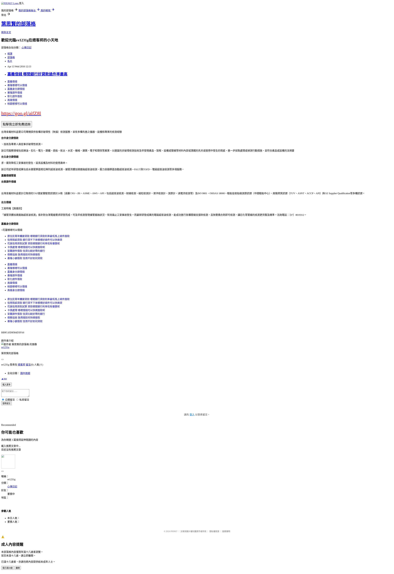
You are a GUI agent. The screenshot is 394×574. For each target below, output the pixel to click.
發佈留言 (6, 403)
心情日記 (26, 47)
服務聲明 (226, 531)
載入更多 (6, 384)
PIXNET (174, 531)
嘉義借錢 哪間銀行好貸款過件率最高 (37, 74)
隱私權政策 (214, 531)
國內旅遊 (25, 373)
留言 (28, 364)
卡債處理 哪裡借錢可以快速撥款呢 (26, 247)
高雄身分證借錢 (16, 290)
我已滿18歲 (7, 568)
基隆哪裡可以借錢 (17, 85)
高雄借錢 (12, 100)
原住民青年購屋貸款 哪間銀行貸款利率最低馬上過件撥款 (38, 236)
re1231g (5, 347)
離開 (18, 568)
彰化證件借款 (14, 96)
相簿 (9, 53)
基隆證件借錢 (14, 92)
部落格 (11, 57)
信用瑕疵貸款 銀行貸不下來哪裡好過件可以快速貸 (34, 239)
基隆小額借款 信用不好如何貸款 (24, 258)
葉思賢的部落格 (18, 24)
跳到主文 (6, 32)
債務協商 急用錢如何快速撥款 (23, 254)
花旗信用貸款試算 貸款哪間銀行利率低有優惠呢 (33, 243)
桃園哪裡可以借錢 (17, 103)
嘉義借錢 (12, 81)
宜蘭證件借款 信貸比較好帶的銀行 (26, 251)
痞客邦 (21, 364)
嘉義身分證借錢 (16, 89)
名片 (9, 61)
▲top (4, 378)
